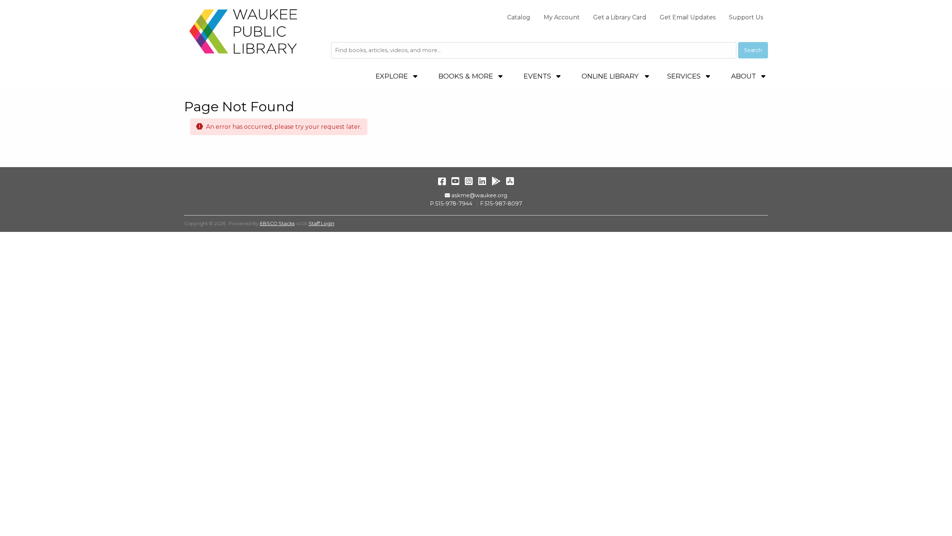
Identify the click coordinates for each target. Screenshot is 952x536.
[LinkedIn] (482, 181)
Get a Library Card (619, 17)
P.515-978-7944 (451, 203)
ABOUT (744, 76)
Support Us (746, 17)
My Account (562, 17)
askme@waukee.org (479, 195)
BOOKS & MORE (466, 76)
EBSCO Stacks (277, 223)
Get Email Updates (687, 17)
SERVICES (684, 76)
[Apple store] (510, 181)
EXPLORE (393, 76)
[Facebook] (442, 181)
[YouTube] (455, 181)
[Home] (243, 31)
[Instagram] (469, 181)
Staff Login (321, 223)
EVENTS (538, 76)
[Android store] (496, 181)
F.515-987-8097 (501, 203)
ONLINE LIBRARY (610, 76)
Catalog (518, 17)
